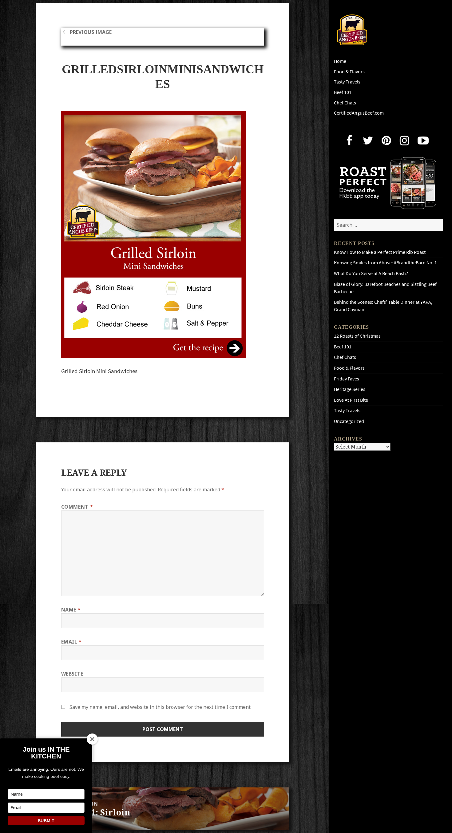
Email (71, 641)
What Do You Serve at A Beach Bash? (371, 273)
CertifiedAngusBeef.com (359, 113)
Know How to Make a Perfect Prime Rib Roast (380, 252)
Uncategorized (349, 421)
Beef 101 (342, 92)
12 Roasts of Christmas (357, 336)
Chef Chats (345, 103)
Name (71, 609)
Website (72, 673)
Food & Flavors (349, 71)
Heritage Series (349, 389)
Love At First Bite (351, 400)
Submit (46, 820)
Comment (77, 506)
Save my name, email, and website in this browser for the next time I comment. (160, 707)
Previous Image (91, 32)
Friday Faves (346, 379)
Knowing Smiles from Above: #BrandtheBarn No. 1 (385, 262)
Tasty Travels (347, 82)
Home (340, 61)
